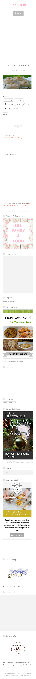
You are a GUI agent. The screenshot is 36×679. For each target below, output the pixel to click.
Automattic (25, 675)
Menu (19, 13)
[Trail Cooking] (18, 573)
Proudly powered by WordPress (18, 673)
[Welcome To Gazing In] (18, 233)
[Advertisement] (18, 40)
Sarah (23, 70)
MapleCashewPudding (12, 137)
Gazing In (18, 5)
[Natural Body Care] (18, 435)
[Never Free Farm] (18, 649)
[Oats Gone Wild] (18, 334)
